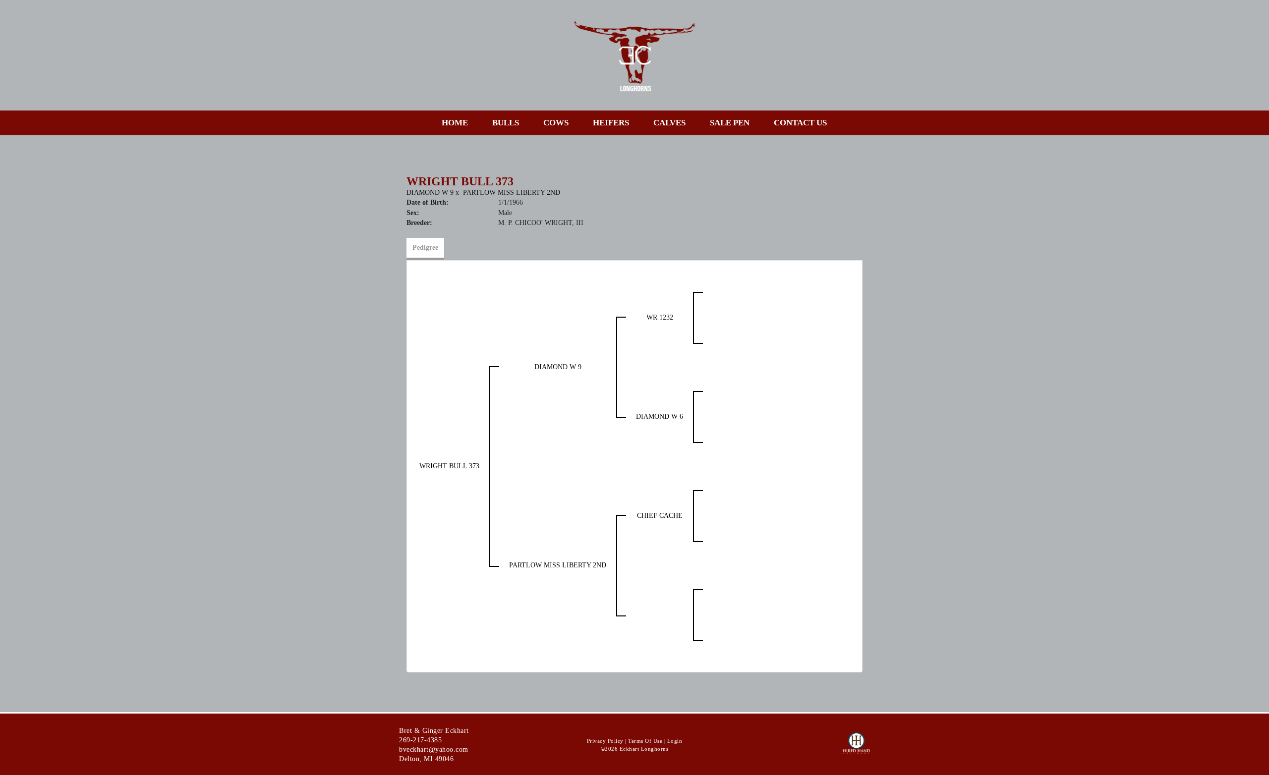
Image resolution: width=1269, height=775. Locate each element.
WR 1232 (659, 317)
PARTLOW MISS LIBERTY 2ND (511, 192)
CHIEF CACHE (660, 515)
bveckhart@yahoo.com (433, 749)
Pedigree (425, 247)
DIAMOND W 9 (430, 192)
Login (675, 741)
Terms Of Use (645, 741)
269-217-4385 (420, 740)
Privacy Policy (605, 741)
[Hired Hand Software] (856, 747)
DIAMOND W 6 (659, 416)
